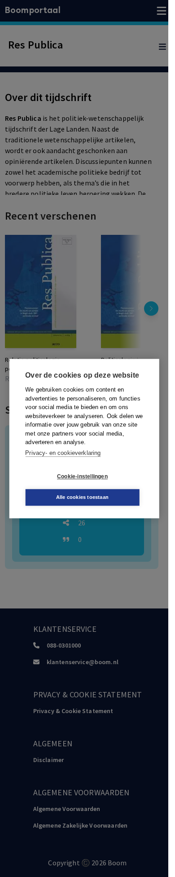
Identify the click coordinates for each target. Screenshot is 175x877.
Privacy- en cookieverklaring (63, 453)
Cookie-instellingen (82, 476)
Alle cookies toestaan (82, 497)
